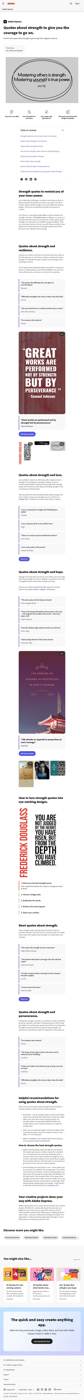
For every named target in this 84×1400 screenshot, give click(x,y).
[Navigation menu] (3, 3)
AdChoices (14, 1396)
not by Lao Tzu (53, 1185)
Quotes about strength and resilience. (33, 141)
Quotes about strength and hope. (32, 156)
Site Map (6, 1396)
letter (44, 215)
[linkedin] (50, 1389)
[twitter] (46, 1389)
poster (44, 217)
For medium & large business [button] (13, 1365)
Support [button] (6, 1374)
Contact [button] (6, 1379)
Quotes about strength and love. (31, 146)
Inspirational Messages (70, 1237)
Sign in (77, 3)
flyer (26, 499)
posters (33, 270)
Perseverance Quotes (12, 1237)
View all (76, 1259)
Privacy (31, 1393)
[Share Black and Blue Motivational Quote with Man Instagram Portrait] (47, 763)
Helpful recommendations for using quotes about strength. (41, 171)
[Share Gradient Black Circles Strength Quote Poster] (63, 444)
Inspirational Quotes (50, 1237)
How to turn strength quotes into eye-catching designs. (40, 151)
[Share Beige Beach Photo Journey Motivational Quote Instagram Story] (31, 763)
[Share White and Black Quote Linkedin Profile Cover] (47, 444)
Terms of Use (37, 1393)
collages (42, 589)
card (46, 1208)
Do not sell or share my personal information (67, 1393)
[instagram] (42, 1389)
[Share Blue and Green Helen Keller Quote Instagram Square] (63, 763)
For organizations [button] (9, 1370)
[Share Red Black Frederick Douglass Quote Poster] (31, 444)
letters (50, 270)
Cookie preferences (48, 1393)
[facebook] (38, 1389)
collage (21, 499)
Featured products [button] (9, 1384)
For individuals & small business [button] (14, 1360)
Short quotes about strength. (30, 161)
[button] (71, 3)
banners (52, 589)
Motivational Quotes (31, 1237)
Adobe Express (7, 9)
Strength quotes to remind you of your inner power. (38, 136)
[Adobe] (11, 3)
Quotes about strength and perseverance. (35, 166)
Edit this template (27, 434)
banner (51, 217)
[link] (21, 179)
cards (28, 270)
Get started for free (42, 1341)
